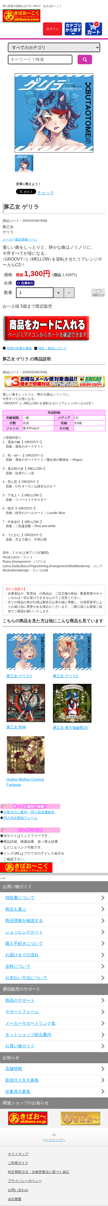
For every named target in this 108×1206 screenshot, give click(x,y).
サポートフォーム (22, 1011)
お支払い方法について (26, 977)
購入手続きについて (24, 943)
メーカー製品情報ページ (20, 239)
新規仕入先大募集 (22, 1080)
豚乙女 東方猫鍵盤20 (70, 727)
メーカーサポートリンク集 (30, 1023)
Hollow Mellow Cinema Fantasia (25, 782)
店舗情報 (13, 1068)
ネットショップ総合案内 (28, 1034)
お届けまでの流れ (22, 955)
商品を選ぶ (15, 909)
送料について (17, 966)
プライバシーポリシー (25, 1181)
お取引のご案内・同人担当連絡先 (29, 812)
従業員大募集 (17, 1091)
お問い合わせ (18, 1190)
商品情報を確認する (24, 920)
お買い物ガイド (20, 1046)
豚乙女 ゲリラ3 (19, 676)
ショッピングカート (24, 932)
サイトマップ (18, 1154)
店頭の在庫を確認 (19, 348)
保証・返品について (52, 348)
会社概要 (14, 1199)
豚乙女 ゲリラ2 (65, 676)
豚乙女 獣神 (16, 727)
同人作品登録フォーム (20, 818)
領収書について (20, 897)
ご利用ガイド (18, 1163)
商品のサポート (20, 1000)
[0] (93, 32)
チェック (45, 192)
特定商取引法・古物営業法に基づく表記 (38, 1172)
